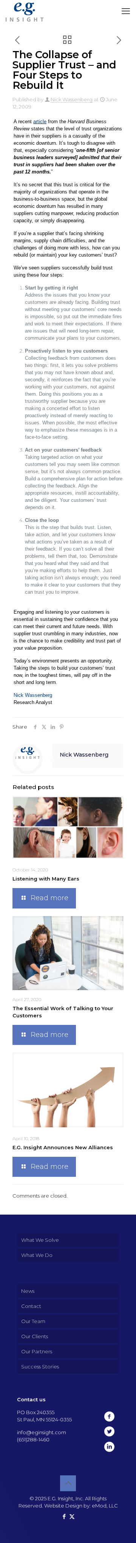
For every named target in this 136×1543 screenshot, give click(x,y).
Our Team (33, 1321)
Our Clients (34, 1336)
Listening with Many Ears (45, 879)
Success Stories (40, 1366)
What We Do (37, 1255)
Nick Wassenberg (72, 99)
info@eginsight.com (41, 1432)
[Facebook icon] (64, 1516)
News (27, 1291)
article (39, 121)
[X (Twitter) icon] (72, 1516)
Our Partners (36, 1351)
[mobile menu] (125, 11)
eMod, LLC (105, 1506)
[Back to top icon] (68, 1483)
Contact (31, 1306)
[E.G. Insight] (24, 11)
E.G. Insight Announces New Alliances (62, 1147)
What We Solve (40, 1240)
